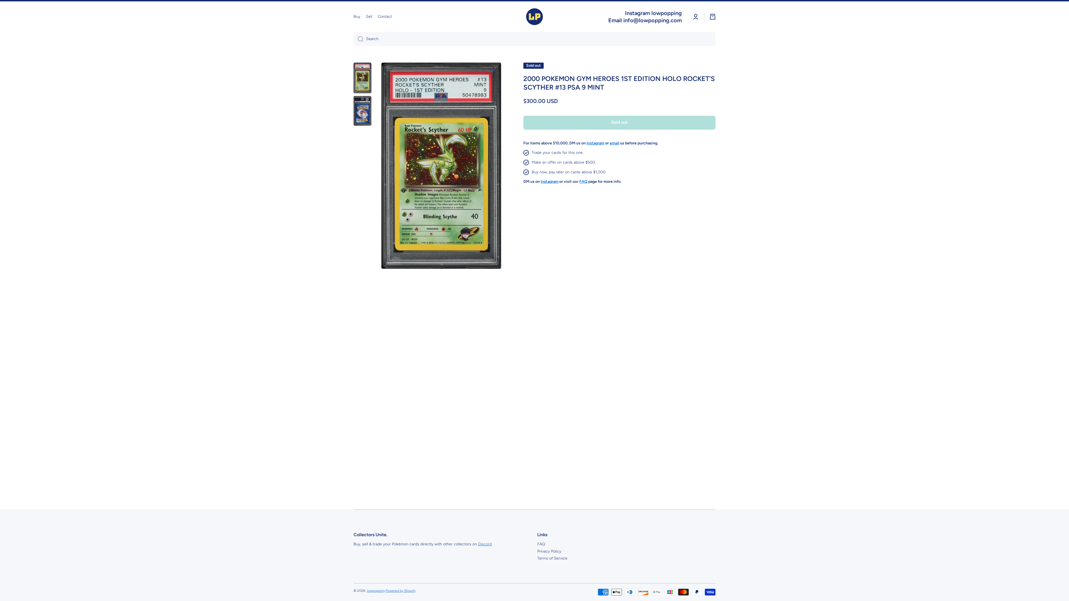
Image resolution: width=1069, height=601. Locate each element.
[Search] (358, 39)
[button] (712, 16)
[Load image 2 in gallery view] (362, 111)
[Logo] (534, 16)
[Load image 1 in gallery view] (362, 78)
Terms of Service (552, 558)
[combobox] (534, 39)
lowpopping (376, 591)
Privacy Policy (549, 551)
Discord (485, 544)
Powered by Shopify (401, 591)
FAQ (541, 544)
